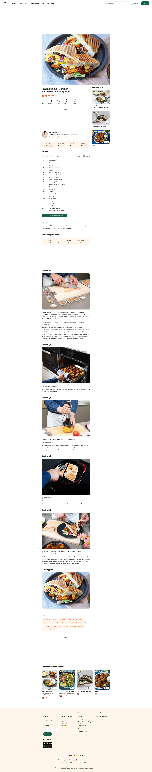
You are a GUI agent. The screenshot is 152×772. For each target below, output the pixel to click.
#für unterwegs (47, 619)
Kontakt (80, 723)
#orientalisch (79, 619)
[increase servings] (51, 156)
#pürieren (71, 619)
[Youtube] (52, 720)
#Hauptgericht (73, 623)
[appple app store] (50, 743)
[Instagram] (47, 720)
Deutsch (80, 731)
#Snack (55, 619)
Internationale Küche (52, 32)
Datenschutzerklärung (84, 720)
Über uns (63, 718)
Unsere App (64, 723)
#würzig (64, 623)
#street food (46, 626)
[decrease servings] (44, 156)
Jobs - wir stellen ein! (66, 716)
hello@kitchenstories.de (100, 759)
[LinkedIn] (56, 720)
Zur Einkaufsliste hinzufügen (55, 215)
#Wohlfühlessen (56, 626)
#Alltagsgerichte (47, 623)
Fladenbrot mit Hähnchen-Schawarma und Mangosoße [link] (72, 32)
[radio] (43, 95)
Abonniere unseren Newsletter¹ (48, 724)
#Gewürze (73, 626)
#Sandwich (57, 623)
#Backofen (53, 630)
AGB (79, 718)
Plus (63, 725)
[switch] (83, 156)
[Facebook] (44, 720)
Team (62, 720)
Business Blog (99, 718)
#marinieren (62, 619)
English (86, 731)
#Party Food (82, 623)
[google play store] (50, 747)
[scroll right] (112, 678)
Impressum (81, 716)
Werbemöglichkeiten (101, 716)
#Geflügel (65, 626)
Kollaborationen (65, 722)
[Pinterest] (54, 720)
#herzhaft (80, 626)
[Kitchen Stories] (5, 3)
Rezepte (43, 32)
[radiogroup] (50, 95)
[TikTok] (49, 720)
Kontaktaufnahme (100, 720)
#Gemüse (45, 630)
